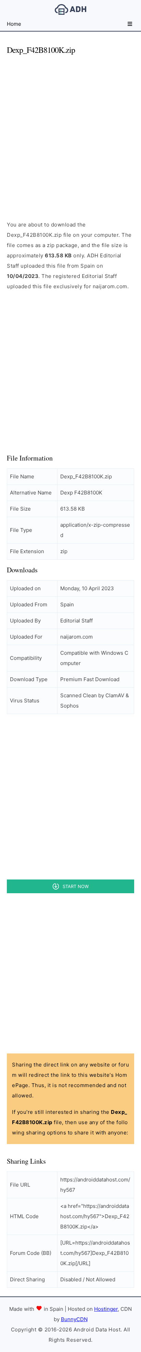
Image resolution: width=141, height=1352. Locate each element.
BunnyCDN (74, 1319)
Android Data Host (70, 9)
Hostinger (106, 1309)
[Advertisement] (70, 131)
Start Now (76, 886)
